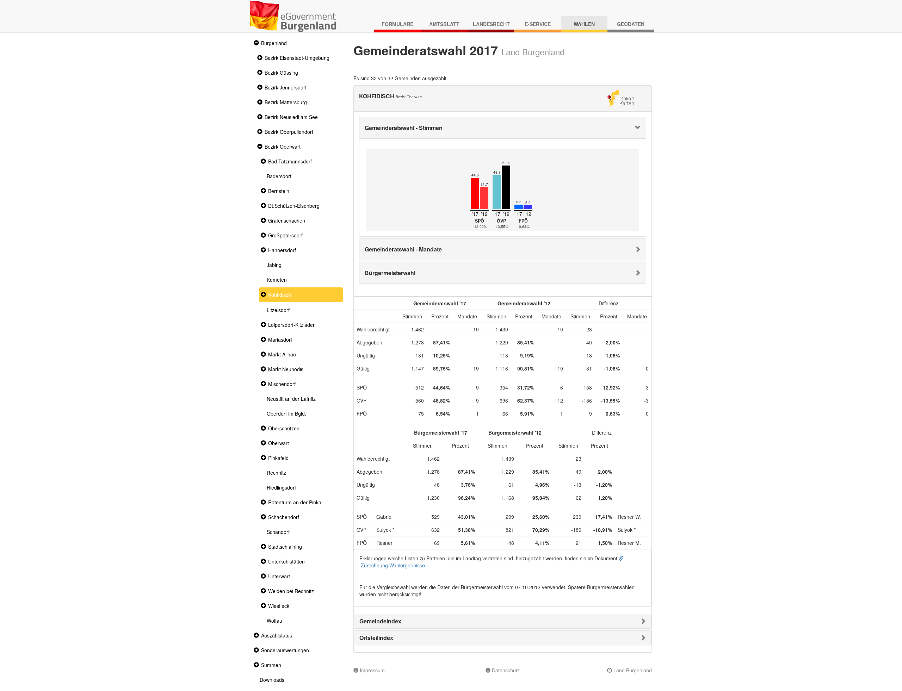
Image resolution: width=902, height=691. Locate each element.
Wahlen (584, 23)
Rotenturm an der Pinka (294, 502)
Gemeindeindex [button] (380, 621)
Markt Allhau (282, 354)
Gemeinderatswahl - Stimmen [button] (404, 128)
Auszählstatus (276, 635)
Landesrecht (491, 23)
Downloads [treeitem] (272, 679)
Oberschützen (283, 428)
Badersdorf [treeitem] (279, 176)
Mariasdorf (280, 339)
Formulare (397, 23)
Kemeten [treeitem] (277, 279)
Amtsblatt (444, 23)
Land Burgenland (632, 670)
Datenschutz (505, 670)
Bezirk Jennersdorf (286, 87)
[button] (255, 43)
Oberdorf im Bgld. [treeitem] (286, 413)
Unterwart (279, 576)
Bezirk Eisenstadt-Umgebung (297, 57)
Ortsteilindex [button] (376, 638)
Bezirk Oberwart (283, 146)
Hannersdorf (282, 250)
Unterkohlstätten (286, 561)
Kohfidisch (279, 294)
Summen (271, 664)
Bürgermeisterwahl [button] (390, 273)
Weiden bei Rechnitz (291, 590)
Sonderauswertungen (285, 650)
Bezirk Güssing (281, 72)
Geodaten (630, 23)
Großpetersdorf (285, 235)
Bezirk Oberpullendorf (289, 131)
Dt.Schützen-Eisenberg (294, 205)
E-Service (538, 23)
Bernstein (278, 190)
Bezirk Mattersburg (286, 102)
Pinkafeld (278, 457)
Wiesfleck (278, 605)
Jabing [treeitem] (274, 264)
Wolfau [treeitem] (274, 620)
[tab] (502, 127)
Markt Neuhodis (285, 369)
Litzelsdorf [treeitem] (278, 309)
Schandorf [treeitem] (278, 531)
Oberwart (278, 443)
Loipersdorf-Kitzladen (292, 324)
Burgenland (274, 42)
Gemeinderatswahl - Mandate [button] (403, 249)
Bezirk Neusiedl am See (291, 116)
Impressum (371, 670)
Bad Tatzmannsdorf (290, 161)
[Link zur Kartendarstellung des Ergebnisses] (620, 97)
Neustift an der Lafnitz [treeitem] (291, 398)
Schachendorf (283, 517)
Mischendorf (282, 383)
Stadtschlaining (285, 546)
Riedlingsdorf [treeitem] (281, 487)
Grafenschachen (286, 220)
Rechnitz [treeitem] (276, 472)
